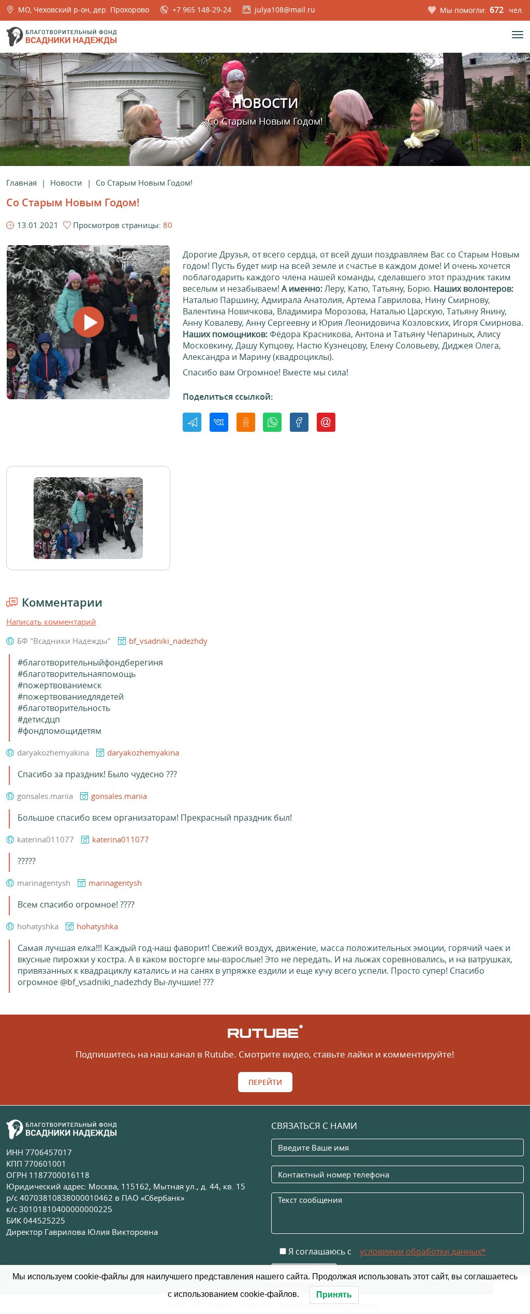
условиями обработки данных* (423, 1251)
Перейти (265, 1082)
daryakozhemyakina (143, 752)
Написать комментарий (51, 621)
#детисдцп (39, 719)
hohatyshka (97, 926)
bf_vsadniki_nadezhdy (168, 641)
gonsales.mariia (119, 796)
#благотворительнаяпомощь (77, 673)
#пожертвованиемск (59, 685)
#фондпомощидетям (59, 730)
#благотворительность (64, 708)
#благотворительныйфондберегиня (90, 662)
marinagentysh (115, 883)
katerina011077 (120, 839)
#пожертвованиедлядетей (71, 696)
